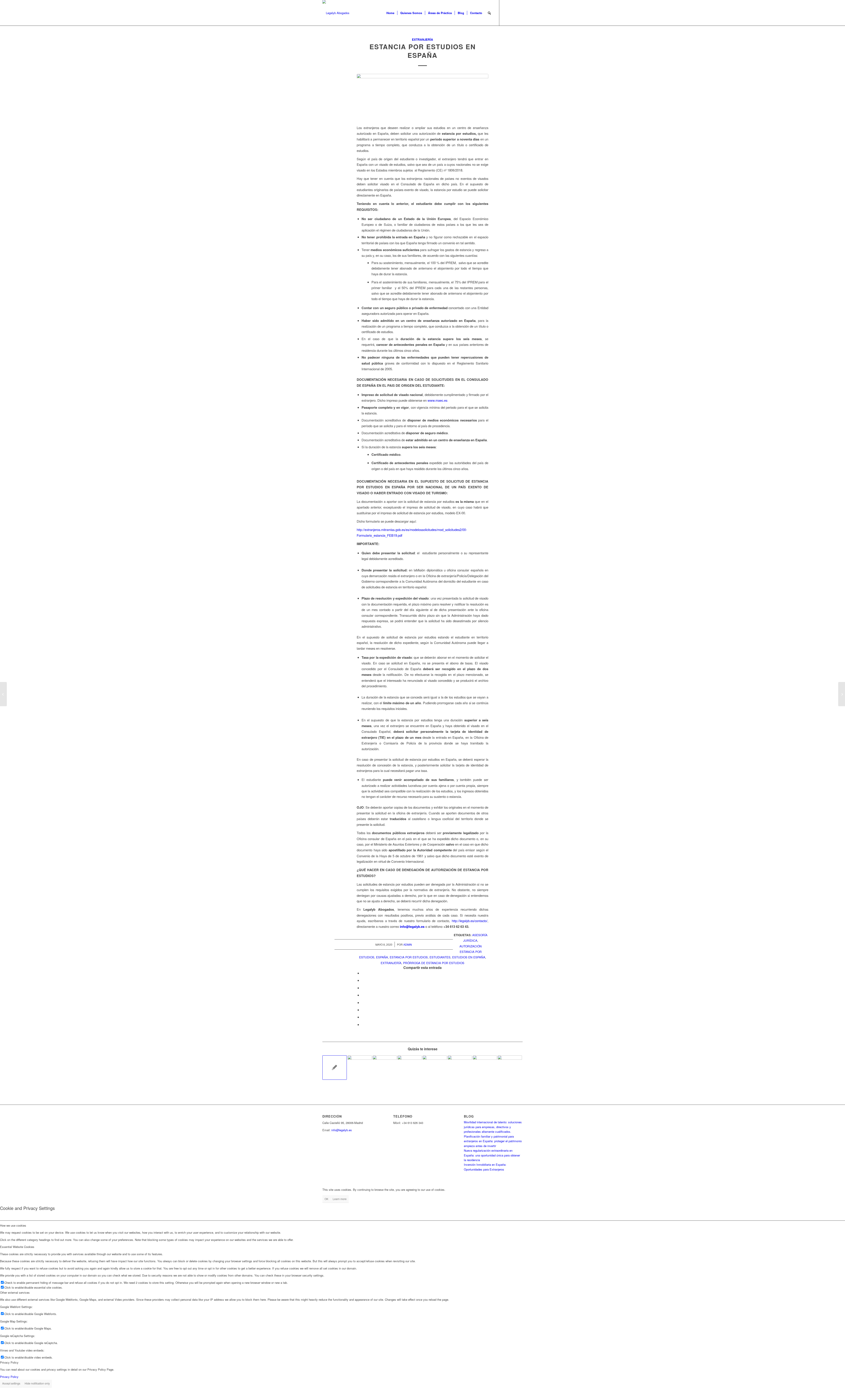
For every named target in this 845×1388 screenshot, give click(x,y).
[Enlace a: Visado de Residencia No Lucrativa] (334, 1067)
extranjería (391, 963)
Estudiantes (440, 957)
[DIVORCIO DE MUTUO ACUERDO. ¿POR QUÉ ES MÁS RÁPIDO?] (841, 694)
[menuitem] (390, 13)
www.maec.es (437, 400)
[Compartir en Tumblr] (363, 1002)
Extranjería (422, 39)
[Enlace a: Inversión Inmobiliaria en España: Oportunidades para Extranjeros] (409, 1067)
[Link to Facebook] (506, 12)
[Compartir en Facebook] (363, 973)
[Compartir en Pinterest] (363, 987)
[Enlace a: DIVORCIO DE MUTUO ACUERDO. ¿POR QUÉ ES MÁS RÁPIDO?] (460, 1067)
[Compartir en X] (363, 980)
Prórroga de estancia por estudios (433, 963)
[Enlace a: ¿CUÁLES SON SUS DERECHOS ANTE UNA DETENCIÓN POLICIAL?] (510, 1067)
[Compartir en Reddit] (363, 1017)
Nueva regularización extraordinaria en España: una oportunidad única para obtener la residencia (492, 1155)
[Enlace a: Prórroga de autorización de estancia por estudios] (434, 1067)
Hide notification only (37, 1383)
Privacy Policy (9, 1377)
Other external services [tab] (15, 1292)
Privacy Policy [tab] (9, 1362)
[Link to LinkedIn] (512, 12)
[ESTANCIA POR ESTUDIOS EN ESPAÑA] (422, 97)
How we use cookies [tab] (13, 1225)
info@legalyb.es (341, 1130)
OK (326, 1199)
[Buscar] (489, 13)
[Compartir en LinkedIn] (363, 995)
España (382, 957)
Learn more (340, 1199)
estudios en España (468, 957)
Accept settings (11, 1383)
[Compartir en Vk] (363, 1009)
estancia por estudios (409, 957)
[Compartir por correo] (363, 1024)
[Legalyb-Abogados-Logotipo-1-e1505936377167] (335, 13)
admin (407, 944)
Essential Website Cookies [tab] (17, 1247)
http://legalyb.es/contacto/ (469, 920)
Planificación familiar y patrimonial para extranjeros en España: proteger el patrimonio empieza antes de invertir (493, 1141)
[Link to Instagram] (519, 12)
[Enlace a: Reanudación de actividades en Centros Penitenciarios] (385, 1067)
